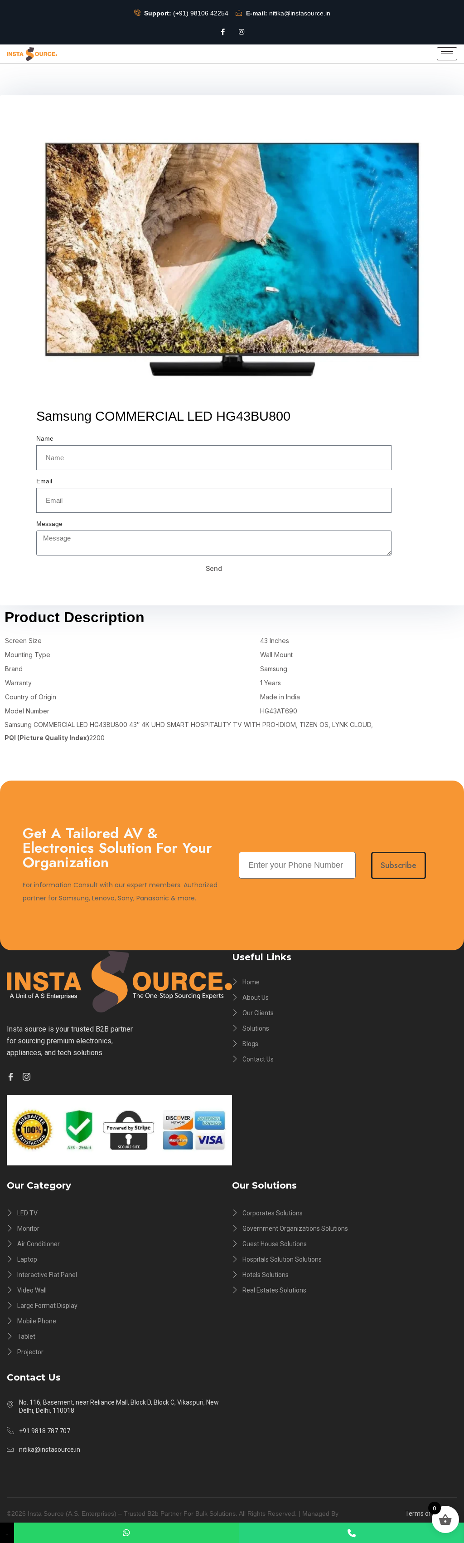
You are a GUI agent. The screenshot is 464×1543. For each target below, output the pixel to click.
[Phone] (351, 1533)
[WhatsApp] (126, 1533)
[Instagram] (241, 31)
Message (49, 523)
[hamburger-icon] (447, 53)
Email (44, 481)
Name (44, 438)
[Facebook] (223, 32)
